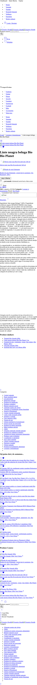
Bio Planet (16, 191)
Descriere (3, 200)
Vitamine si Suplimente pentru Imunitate (16, 409)
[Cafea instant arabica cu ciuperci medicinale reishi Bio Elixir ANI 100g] (18, 487)
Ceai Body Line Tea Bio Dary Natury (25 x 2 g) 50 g (17, 480)
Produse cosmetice (9, 404)
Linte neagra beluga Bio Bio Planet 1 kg (16, 340)
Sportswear (9, 103)
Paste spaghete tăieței (10, 397)
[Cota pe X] (0, 187)
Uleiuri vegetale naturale (11, 441)
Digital (8, 94)
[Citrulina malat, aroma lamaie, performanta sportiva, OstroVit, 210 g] (18, 532)
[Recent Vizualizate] (5, 602)
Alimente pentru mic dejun (12, 407)
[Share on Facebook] (2, 187)
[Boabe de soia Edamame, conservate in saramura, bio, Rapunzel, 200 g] (1, 169)
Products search (5, 31)
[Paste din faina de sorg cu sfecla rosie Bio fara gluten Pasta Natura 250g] (18, 497)
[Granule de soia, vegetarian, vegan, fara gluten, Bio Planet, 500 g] (18, 581)
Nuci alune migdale (10, 439)
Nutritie (8, 9)
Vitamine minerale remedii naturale (15, 431)
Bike (7, 108)
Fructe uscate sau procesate (12, 423)
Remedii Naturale (11, 12)
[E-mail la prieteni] (5, 187)
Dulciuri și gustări (9, 443)
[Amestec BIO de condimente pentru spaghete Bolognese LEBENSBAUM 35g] (18, 469)
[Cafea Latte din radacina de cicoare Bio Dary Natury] (18, 460)
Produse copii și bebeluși (11, 436)
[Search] (1, 34)
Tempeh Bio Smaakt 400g (12, 338)
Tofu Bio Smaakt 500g (11, 345)
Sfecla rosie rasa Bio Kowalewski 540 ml (13, 577)
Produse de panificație (11, 402)
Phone (8, 96)
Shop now (9, 113)
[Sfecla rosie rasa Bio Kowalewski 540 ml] (1, 162)
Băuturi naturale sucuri (11, 406)
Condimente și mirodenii (11, 438)
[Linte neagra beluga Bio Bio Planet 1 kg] (18, 595)
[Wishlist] (2, 147)
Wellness (8, 14)
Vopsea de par (8, 420)
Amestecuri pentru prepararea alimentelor (17, 434)
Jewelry (8, 99)
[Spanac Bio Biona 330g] (18, 589)
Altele (6, 429)
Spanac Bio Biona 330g (7, 591)
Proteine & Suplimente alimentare (14, 447)
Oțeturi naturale (9, 445)
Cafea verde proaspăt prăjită (12, 415)
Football (8, 106)
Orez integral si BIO (10, 418)
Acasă (2, 135)
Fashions (8, 92)
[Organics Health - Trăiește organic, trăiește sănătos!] (17, 29)
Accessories (9, 110)
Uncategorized (8, 399)
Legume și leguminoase (13, 135)
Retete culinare (10, 19)
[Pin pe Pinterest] (4, 187)
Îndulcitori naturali (9, 400)
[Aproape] (0, 390)
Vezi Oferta (5, 178)
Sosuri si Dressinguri (10, 411)
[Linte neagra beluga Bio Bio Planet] (11, 143)
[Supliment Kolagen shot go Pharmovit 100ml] (18, 540)
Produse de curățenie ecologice (13, 432)
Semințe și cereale (9, 416)
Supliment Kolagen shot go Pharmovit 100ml (14, 542)
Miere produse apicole (11, 427)
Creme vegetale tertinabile (12, 413)
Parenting (9, 16)
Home (8, 5)
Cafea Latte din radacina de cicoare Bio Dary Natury (16, 462)
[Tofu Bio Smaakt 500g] (18, 554)
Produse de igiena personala (12, 425)
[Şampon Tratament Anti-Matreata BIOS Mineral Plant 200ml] (18, 507)
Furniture (9, 101)
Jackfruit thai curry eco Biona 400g (15, 347)
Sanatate (8, 7)
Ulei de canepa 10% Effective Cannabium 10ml (15, 526)
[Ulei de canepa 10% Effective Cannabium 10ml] (18, 524)
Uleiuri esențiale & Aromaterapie (14, 422)
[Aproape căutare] (2, 611)
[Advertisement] (18, 65)
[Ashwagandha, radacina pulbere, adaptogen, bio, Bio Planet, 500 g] (18, 516)
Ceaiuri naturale (9, 395)
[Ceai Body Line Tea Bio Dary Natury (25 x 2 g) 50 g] (18, 478)
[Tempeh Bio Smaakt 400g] (18, 568)
